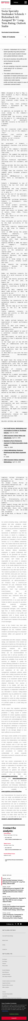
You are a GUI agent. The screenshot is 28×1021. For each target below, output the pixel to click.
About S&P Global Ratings (7, 935)
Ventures (4, 963)
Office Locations (5, 987)
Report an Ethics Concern (7, 985)
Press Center (5, 965)
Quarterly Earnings (6, 974)
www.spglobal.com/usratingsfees (11, 791)
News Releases (5, 972)
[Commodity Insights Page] (16, 924)
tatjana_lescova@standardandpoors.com (13, 849)
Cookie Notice (5, 1011)
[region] (14, 1010)
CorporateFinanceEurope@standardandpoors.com (14, 860)
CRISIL (3, 944)
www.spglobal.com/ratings (9, 776)
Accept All (14, 1018)
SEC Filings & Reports (6, 976)
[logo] (5, 2)
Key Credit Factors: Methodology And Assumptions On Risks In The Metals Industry (15, 431)
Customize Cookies (14, 1014)
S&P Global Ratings (9, 930)
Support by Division (6, 983)
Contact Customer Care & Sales (8, 981)
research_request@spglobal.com (11, 819)
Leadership (4, 996)
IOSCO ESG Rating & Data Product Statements (11, 998)
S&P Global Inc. (7, 953)
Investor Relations (6, 970)
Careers (4, 991)
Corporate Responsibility (7, 993)
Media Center (5, 940)
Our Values (4, 959)
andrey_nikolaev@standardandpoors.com (13, 839)
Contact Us (4, 949)
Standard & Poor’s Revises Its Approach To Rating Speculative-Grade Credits (16, 443)
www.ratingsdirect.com (20, 778)
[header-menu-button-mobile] (25, 2)
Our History (4, 961)
